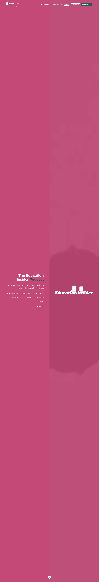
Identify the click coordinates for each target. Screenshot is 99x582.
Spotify (15, 297)
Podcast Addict (38, 293)
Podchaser (40, 297)
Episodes (38, 306)
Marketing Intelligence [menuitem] (57, 4)
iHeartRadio (27, 293)
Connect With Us (87, 4)
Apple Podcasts (13, 293)
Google (41, 301)
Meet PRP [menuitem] (66, 4)
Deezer (29, 297)
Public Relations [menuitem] (45, 4)
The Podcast (75, 4)
